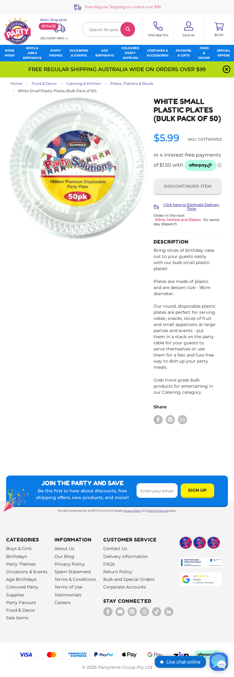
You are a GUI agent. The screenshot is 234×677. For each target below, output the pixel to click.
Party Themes (21, 564)
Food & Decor (44, 83)
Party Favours (21, 602)
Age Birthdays (21, 579)
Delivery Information (125, 556)
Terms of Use (68, 587)
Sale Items (17, 618)
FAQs (109, 564)
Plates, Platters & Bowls (131, 83)
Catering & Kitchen (83, 83)
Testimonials (68, 595)
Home (16, 83)
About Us (64, 548)
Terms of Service (157, 510)
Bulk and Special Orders (128, 579)
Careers (63, 602)
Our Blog (64, 556)
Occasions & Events (27, 571)
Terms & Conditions (75, 579)
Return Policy (117, 571)
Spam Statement (73, 571)
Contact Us (115, 548)
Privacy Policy (132, 510)
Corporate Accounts (124, 587)
